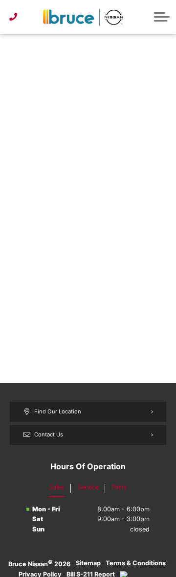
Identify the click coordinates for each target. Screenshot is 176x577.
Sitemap (88, 563)
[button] (162, 17)
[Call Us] (13, 16)
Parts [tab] (119, 487)
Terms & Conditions (136, 563)
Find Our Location (57, 411)
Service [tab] (88, 487)
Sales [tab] (57, 487)
